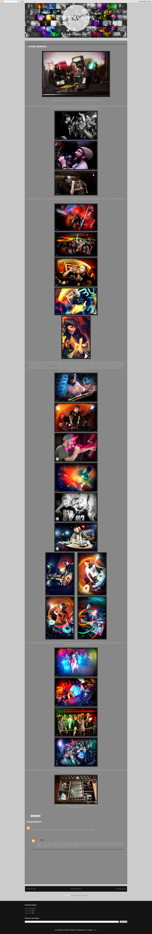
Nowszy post (31, 889)
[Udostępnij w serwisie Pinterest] (39, 816)
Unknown (35, 827)
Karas (38, 840)
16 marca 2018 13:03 (44, 827)
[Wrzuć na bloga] (33, 816)
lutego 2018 (28, 913)
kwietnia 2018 (29, 908)
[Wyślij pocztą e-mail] (32, 816)
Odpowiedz (35, 832)
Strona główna (76, 889)
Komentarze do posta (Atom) (79, 895)
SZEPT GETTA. (52, 366)
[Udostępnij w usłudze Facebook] (37, 816)
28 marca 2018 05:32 (49, 840)
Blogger (94, 930)
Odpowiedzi (37, 836)
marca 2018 (28, 911)
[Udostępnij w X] (35, 816)
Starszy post (120, 889)
